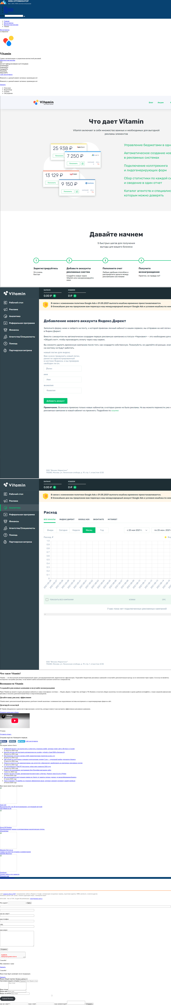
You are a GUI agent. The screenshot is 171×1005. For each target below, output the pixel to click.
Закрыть (3, 84)
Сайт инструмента (6, 74)
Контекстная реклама (11, 25)
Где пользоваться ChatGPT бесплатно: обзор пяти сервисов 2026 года (27, 766)
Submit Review (7, 998)
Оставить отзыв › (6, 734)
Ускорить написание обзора (9, 712)
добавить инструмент (7, 878)
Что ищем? (3, 903)
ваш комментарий (61, 1004)
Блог (5, 7)
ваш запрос (4, 930)
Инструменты (8, 9)
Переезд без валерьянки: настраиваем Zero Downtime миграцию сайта (27, 770)
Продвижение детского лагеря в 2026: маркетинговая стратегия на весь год (29, 756)
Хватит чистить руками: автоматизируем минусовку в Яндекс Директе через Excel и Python (35, 773)
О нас (6, 12)
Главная (6, 21)
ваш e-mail (32, 1004)
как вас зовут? (5, 914)
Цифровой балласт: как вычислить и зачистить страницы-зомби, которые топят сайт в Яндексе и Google (39, 749)
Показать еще (4, 876)
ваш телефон (4, 919)
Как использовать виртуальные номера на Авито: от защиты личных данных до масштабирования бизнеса (40, 777)
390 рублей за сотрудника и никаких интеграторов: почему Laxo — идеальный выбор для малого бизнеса (40, 759)
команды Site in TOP (9, 894)
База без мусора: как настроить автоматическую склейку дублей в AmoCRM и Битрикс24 (34, 752)
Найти (2, 16)
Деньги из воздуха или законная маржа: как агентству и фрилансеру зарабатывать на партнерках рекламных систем (43, 763)
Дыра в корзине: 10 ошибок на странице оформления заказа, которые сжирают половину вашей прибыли (39, 781)
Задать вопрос (8, 10)
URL (1, 924)
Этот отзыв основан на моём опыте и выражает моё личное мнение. (25, 995)
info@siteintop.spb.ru (36, 898)
